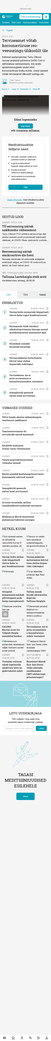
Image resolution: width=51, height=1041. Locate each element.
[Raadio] (22, 1038)
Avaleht (6, 22)
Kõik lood (16, 22)
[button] (19, 728)
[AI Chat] (38, 1038)
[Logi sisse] (46, 1038)
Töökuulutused (15, 273)
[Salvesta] (47, 308)
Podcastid (44, 22)
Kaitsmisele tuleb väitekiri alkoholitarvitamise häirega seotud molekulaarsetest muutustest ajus (28, 329)
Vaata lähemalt (14, 199)
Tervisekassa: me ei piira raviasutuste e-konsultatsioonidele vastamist (26, 378)
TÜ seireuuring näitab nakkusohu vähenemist (19, 228)
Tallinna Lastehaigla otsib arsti (24, 277)
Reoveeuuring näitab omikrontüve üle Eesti (18, 253)
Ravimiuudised (30, 22)
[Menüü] (4, 1038)
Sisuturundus (34, 655)
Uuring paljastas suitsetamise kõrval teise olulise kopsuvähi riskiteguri (25, 360)
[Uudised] (13, 1038)
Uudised (6, 222)
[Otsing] (30, 1038)
